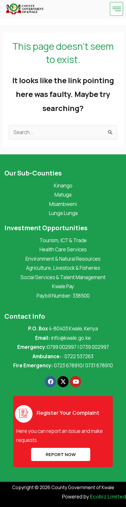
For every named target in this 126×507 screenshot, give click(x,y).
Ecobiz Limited (108, 496)
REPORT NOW (61, 454)
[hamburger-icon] (116, 9)
